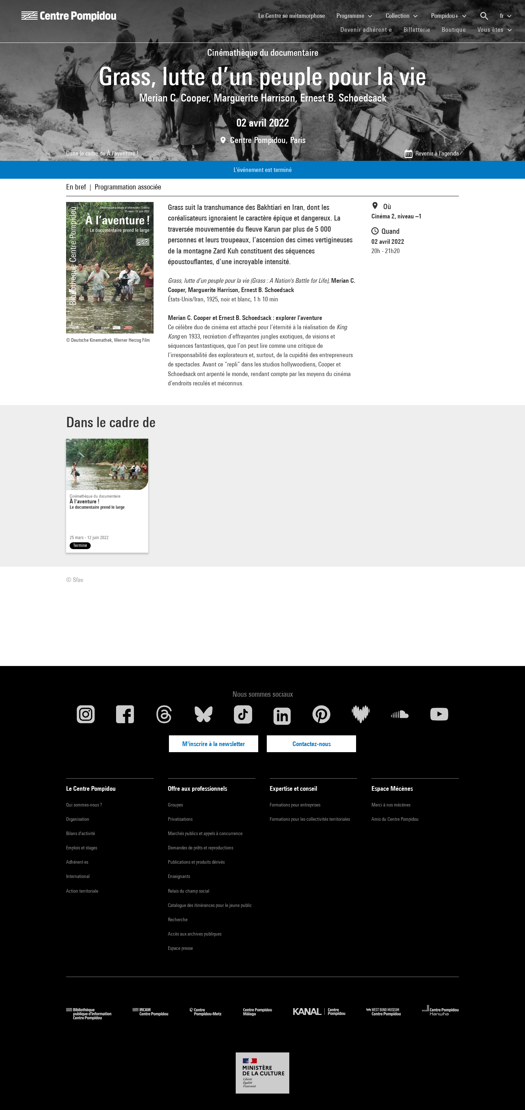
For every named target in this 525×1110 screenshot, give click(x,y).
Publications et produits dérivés (196, 862)
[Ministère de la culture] (262, 1073)
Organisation (77, 819)
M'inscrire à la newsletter (213, 744)
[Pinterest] (321, 716)
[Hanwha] (440, 1017)
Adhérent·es (77, 862)
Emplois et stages (81, 847)
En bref (76, 186)
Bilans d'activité (80, 833)
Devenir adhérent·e (369, 29)
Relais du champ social (188, 891)
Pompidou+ (445, 15)
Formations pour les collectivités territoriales (310, 819)
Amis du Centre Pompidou (395, 819)
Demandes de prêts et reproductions (200, 847)
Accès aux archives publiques (194, 934)
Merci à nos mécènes (390, 805)
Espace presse (180, 948)
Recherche (178, 919)
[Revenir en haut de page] (508, 1093)
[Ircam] (155, 1017)
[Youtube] (439, 716)
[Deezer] (360, 716)
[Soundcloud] (400, 716)
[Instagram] (85, 716)
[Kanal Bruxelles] (324, 1017)
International (78, 876)
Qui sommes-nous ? (84, 805)
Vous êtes (491, 29)
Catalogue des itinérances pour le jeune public (210, 905)
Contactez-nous (311, 744)
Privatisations (180, 819)
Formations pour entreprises (295, 805)
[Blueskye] (203, 716)
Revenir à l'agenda (437, 153)
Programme (351, 15)
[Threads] (164, 716)
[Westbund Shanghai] (388, 1017)
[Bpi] (94, 1017)
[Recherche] (484, 16)
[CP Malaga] (262, 1017)
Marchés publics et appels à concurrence (205, 833)
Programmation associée (128, 186)
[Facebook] (125, 716)
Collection (398, 15)
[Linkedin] (282, 716)
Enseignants (179, 876)
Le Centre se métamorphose (294, 15)
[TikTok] (242, 716)
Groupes (175, 805)
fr (502, 15)
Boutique (457, 29)
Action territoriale (82, 891)
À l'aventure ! (122, 153)
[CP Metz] (211, 1017)
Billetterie (417, 29)
